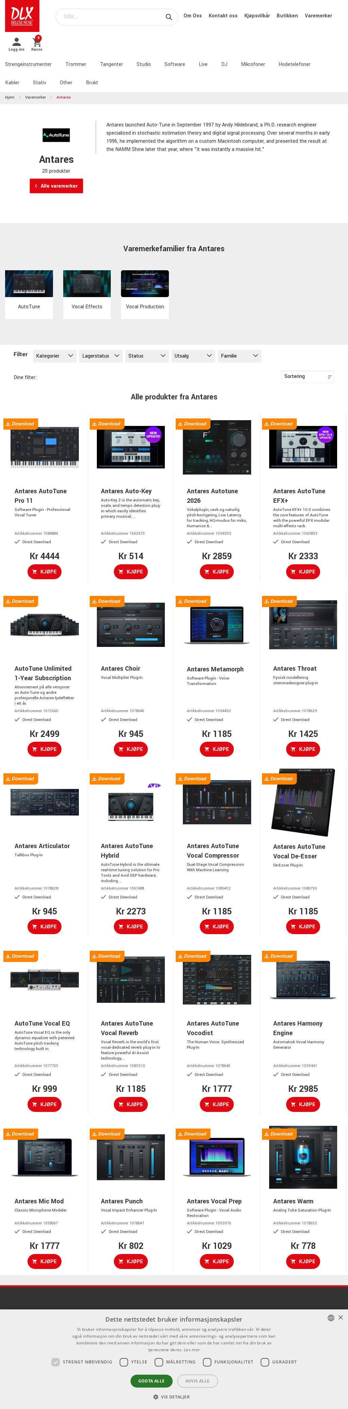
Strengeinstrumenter (28, 64)
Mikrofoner (253, 64)
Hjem (10, 97)
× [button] (340, 1317)
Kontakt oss (224, 15)
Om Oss (193, 15)
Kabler (12, 82)
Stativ (39, 82)
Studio (144, 64)
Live (203, 64)
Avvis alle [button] (198, 1381)
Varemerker (318, 15)
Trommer (75, 64)
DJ (224, 64)
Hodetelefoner (295, 64)
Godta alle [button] (151, 1381)
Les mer (192, 1350)
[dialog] (174, 1359)
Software (174, 64)
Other (66, 82)
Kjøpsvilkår (257, 15)
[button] (174, 1397)
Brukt (92, 82)
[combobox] (331, 1318)
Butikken (288, 15)
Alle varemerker (58, 186)
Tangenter (111, 64)
